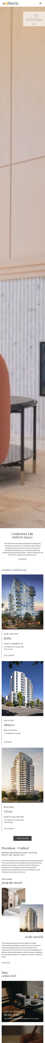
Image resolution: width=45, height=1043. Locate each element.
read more (22, 559)
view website (9, 655)
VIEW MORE (23, 838)
